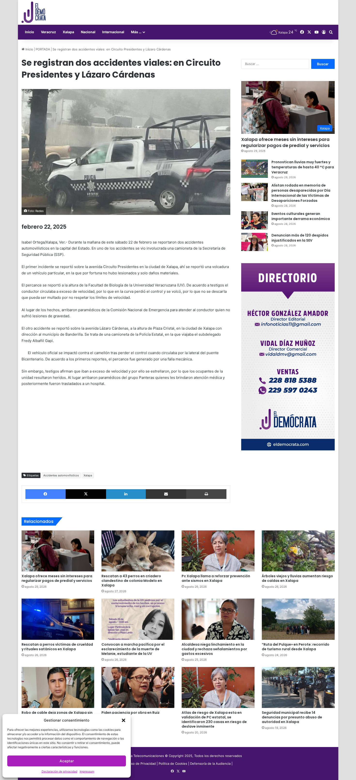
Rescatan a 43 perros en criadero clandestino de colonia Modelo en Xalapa (131, 581)
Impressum (87, 771)
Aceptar (67, 761)
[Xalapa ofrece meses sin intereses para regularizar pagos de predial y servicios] (58, 551)
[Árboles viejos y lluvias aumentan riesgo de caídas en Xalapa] (298, 551)
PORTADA (43, 49)
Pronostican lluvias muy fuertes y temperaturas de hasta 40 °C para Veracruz (302, 167)
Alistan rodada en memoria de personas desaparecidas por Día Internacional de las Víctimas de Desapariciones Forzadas (300, 193)
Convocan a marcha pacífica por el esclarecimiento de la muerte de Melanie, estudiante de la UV (132, 649)
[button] (123, 720)
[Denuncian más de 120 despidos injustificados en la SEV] (254, 242)
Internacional (113, 32)
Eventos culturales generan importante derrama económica (300, 216)
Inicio (29, 32)
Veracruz (48, 32)
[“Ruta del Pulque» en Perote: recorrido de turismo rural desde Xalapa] (298, 619)
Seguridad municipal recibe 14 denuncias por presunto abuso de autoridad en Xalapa (292, 717)
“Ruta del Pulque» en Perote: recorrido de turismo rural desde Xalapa (295, 646)
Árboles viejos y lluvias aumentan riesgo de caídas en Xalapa (297, 578)
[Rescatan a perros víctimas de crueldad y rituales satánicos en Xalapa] (58, 619)
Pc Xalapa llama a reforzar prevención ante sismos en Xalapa (216, 578)
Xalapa (68, 32)
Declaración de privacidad (59, 771)
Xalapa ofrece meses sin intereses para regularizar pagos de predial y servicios (285, 142)
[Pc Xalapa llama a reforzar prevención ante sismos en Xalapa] (218, 551)
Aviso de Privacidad (142, 763)
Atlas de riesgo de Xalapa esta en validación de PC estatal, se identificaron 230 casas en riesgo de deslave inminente (214, 719)
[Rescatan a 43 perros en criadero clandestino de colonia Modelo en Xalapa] (137, 551)
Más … (136, 32)
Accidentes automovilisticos (61, 475)
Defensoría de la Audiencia (210, 763)
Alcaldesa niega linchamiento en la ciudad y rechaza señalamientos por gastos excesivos (214, 649)
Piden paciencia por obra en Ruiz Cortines (130, 715)
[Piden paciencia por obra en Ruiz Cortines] (137, 687)
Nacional (88, 32)
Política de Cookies (173, 763)
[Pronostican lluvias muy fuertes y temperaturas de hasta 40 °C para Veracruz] (254, 169)
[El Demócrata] (34, 12)
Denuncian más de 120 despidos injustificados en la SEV (299, 238)
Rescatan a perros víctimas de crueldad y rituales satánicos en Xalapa (57, 646)
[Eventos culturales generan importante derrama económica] (254, 220)
